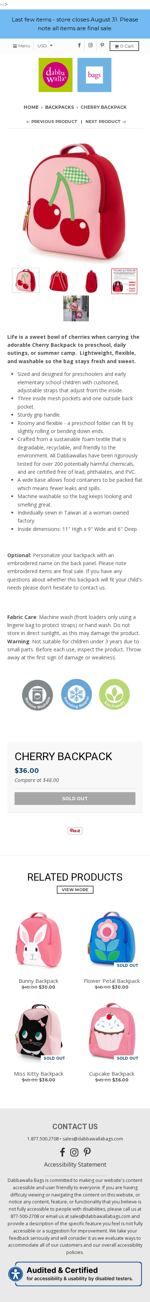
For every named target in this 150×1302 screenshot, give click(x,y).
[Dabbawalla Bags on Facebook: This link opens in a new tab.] (79, 45)
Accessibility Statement (75, 1164)
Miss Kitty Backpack (38, 1073)
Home (31, 107)
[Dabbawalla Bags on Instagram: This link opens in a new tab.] (90, 45)
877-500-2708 (25, 1216)
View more (75, 889)
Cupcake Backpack (111, 1073)
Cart (127, 46)
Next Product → (106, 121)
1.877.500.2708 (43, 1139)
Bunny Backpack (38, 980)
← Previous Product (52, 121)
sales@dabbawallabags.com (93, 1139)
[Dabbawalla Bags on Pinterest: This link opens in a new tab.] (102, 45)
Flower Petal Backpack (112, 980)
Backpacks (59, 107)
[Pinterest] (75, 832)
